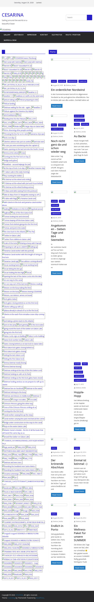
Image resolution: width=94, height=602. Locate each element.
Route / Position (73, 35)
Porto (54, 81)
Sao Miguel (55, 209)
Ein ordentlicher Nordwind (68, 90)
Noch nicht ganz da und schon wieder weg (59, 146)
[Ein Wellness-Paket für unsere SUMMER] (82, 508)
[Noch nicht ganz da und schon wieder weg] (59, 119)
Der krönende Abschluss (57, 463)
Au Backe (80, 136)
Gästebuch (19, 35)
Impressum (31, 35)
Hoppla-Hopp (79, 394)
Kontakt (44, 35)
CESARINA (13, 15)
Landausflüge (79, 120)
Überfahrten (72, 81)
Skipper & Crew (10, 40)
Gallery (7, 35)
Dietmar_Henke (71, 85)
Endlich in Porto (57, 527)
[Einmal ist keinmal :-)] (82, 442)
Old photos (57, 35)
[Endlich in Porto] (59, 508)
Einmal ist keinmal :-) (80, 462)
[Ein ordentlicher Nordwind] (70, 69)
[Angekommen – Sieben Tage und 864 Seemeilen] (59, 195)
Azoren (54, 201)
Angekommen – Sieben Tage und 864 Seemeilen (58, 233)
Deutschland (79, 116)
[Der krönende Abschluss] (59, 442)
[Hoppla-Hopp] (82, 276)
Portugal (62, 81)
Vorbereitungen (57, 129)
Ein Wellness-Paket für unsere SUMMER (80, 533)
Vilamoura (82, 81)
